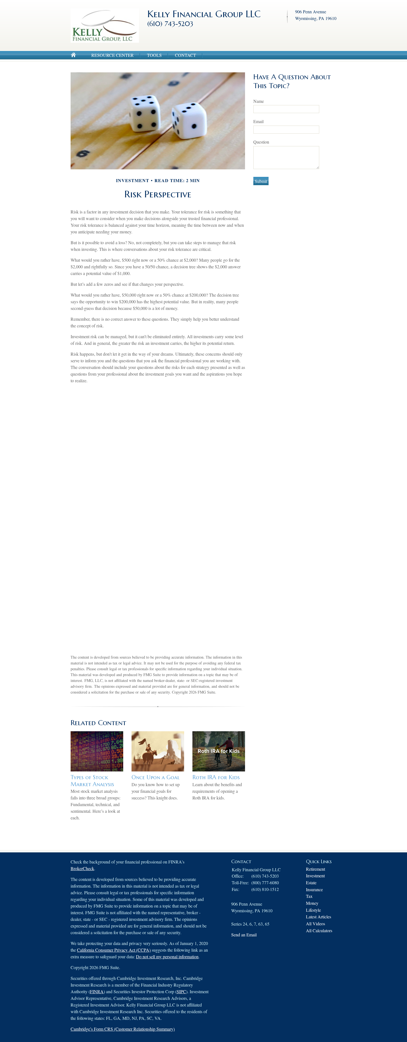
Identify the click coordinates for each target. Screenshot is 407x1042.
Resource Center (112, 55)
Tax (309, 896)
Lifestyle (313, 910)
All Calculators (319, 930)
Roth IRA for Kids (216, 777)
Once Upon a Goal (156, 777)
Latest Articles (318, 916)
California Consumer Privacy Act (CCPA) (114, 950)
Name (258, 101)
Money (312, 903)
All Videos (315, 923)
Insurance (314, 889)
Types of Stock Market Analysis (92, 781)
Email (258, 121)
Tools (154, 55)
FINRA (97, 991)
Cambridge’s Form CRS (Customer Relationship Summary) (123, 1029)
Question (261, 142)
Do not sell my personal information (167, 956)
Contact (185, 55)
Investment (315, 875)
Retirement (315, 869)
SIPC (181, 991)
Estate (311, 882)
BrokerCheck (82, 868)
